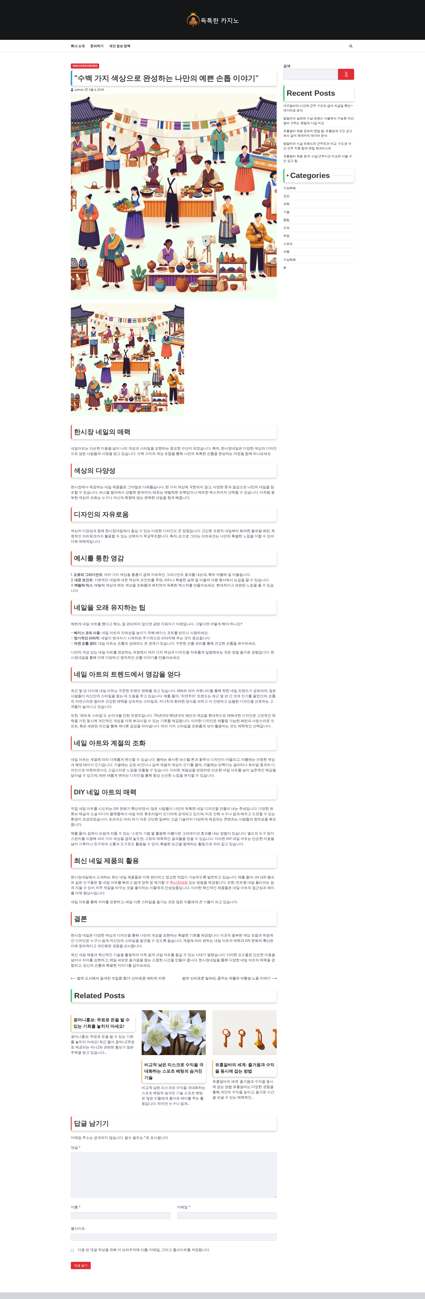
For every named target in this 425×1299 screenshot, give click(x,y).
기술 (286, 212)
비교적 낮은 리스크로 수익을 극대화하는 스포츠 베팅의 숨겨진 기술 (173, 1071)
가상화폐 (289, 188)
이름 (76, 1207)
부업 (286, 236)
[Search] (351, 46)
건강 (286, 196)
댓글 (76, 1147)
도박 (286, 228)
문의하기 (97, 46)
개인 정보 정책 (119, 46)
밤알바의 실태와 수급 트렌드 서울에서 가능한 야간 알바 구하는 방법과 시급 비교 (318, 120)
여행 (286, 251)
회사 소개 (78, 46)
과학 (286, 204)
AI (284, 267)
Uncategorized (85, 66)
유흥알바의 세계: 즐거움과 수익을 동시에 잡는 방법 (244, 1068)
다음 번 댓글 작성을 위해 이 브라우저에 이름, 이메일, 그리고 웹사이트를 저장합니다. (144, 1249)
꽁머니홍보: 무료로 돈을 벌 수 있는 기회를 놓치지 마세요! (101, 1023)
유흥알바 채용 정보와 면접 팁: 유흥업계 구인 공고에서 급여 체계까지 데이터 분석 (317, 133)
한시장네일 (179, 882)
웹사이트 (78, 1228)
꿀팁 (286, 220)
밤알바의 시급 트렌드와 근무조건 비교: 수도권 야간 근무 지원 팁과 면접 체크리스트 (317, 145)
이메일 (183, 1207)
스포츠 (288, 243)
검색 (286, 66)
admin (79, 90)
